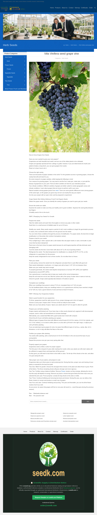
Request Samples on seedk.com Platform (48, 497)
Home (52, 7)
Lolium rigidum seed (68, 416)
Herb (8, 61)
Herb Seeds (10, 45)
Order (91, 7)
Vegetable (10, 77)
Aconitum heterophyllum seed (70, 421)
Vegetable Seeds (10, 73)
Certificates (84, 7)
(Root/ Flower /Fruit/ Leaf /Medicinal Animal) (14, 89)
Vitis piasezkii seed (38, 395)
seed (57, 190)
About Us (65, 7)
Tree (8, 85)
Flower (63, 371)
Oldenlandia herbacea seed (40, 393)
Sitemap (77, 7)
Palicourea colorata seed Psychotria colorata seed (43, 421)
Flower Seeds (9, 65)
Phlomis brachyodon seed (69, 418)
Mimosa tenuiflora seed (37, 418)
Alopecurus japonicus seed (38, 416)
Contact (71, 7)
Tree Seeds (8, 81)
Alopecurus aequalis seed (69, 413)
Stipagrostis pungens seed (37, 413)
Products (58, 7)
